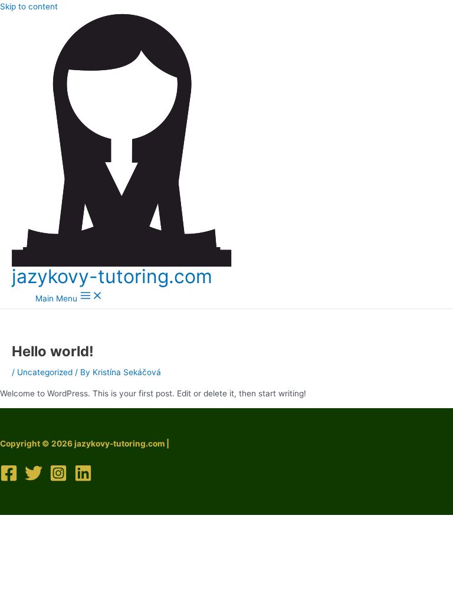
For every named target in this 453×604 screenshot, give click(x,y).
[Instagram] (58, 479)
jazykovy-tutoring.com (112, 276)
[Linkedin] (83, 479)
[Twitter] (33, 479)
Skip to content (29, 6)
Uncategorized (45, 372)
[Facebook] (9, 479)
